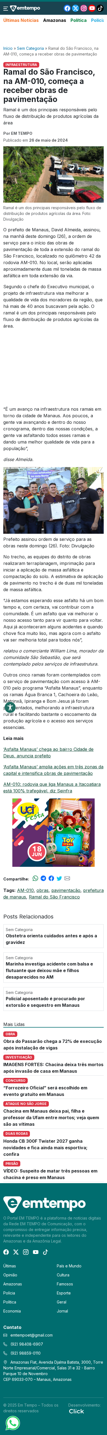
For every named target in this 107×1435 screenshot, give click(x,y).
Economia (12, 1311)
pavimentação (65, 890)
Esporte (64, 1293)
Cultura (63, 1275)
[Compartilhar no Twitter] (59, 879)
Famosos (65, 1284)
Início (8, 48)
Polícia (98, 20)
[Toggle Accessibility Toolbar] (10, 707)
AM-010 (25, 890)
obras (42, 890)
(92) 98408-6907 (26, 1344)
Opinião (10, 1275)
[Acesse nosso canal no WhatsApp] (12, 1423)
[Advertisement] (53, 35)
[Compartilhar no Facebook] (51, 879)
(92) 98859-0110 (25, 1353)
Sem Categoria (30, 48)
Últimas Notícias (21, 20)
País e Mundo (69, 1266)
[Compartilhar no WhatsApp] (35, 879)
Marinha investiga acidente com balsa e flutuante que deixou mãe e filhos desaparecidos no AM (49, 970)
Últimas (9, 1266)
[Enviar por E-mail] (67, 879)
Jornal (62, 1311)
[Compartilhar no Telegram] (43, 879)
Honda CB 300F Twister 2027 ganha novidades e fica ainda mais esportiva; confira (45, 1147)
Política (79, 20)
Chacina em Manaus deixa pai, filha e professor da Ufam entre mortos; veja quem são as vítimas (51, 1117)
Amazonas (54, 20)
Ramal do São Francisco (54, 897)
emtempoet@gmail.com (31, 1335)
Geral (61, 1302)
